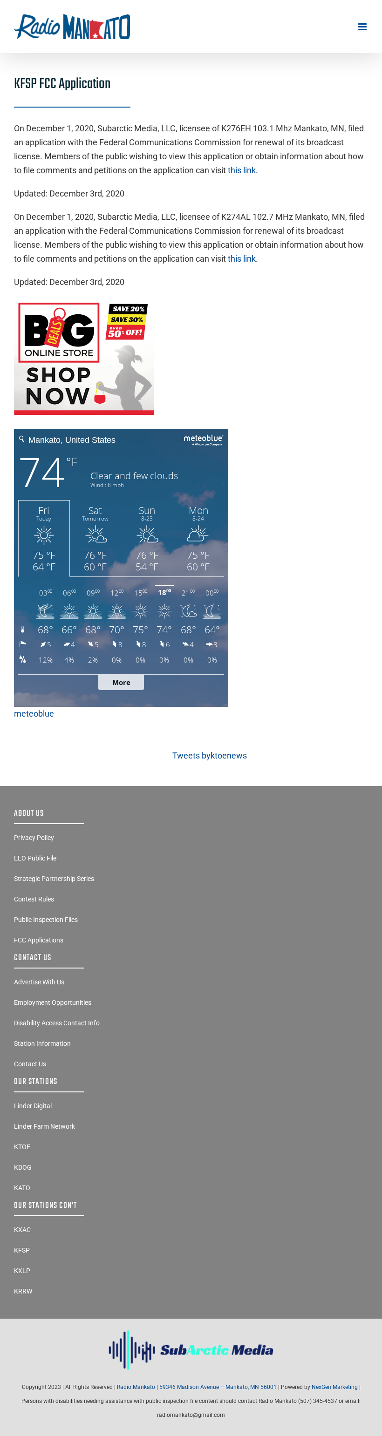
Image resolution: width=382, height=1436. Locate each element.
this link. (243, 170)
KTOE (22, 1147)
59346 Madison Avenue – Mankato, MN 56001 (218, 1387)
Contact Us (30, 1064)
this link (242, 259)
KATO (22, 1188)
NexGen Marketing (335, 1387)
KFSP (22, 1250)
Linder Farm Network (44, 1126)
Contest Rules (34, 899)
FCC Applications (38, 940)
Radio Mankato (136, 1387)
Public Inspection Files (46, 919)
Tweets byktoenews (209, 755)
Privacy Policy (34, 837)
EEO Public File (35, 858)
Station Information (42, 1043)
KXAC (22, 1229)
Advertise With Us (39, 982)
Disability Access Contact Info (57, 1023)
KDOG (23, 1167)
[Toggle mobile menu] (363, 27)
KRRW (23, 1291)
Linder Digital (33, 1106)
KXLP (22, 1270)
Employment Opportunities (52, 1002)
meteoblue (34, 713)
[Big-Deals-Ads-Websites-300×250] (84, 302)
